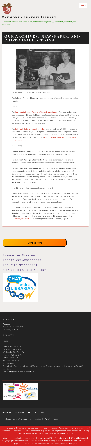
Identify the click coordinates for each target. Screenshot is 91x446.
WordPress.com (51, 419)
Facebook (6, 412)
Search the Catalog (19, 255)
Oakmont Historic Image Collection (30, 129)
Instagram (19, 412)
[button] (45, 357)
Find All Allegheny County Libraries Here (18, 372)
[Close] (89, 427)
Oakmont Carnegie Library (29, 17)
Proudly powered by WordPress (14, 419)
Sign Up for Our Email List (24, 269)
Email (42, 412)
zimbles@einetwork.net (23, 219)
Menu (83, 5)
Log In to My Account (21, 265)
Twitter (32, 412)
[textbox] (45, 255)
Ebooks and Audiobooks (22, 260)
